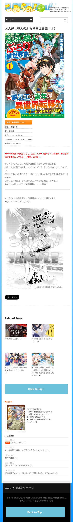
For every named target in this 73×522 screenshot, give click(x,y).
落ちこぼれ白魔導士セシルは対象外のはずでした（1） (16, 368)
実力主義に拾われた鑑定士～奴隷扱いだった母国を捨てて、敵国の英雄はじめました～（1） (43, 371)
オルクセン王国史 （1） (14, 338)
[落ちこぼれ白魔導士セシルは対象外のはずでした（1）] (16, 365)
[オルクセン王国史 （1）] (16, 336)
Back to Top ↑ (36, 389)
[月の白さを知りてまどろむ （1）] (43, 336)
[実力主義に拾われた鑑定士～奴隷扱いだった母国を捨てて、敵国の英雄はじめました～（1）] (43, 365)
